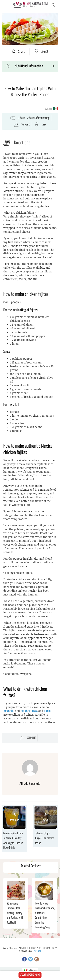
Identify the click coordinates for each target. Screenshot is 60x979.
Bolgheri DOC (29, 710)
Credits (37, 951)
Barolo (48, 710)
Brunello (8, 710)
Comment (31, 737)
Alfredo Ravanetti (30, 784)
